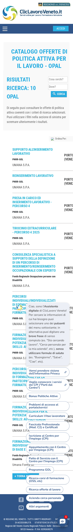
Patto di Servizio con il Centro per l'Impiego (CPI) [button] (46, 459)
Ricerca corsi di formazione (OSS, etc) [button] (46, 479)
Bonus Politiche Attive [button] (43, 396)
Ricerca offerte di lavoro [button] (44, 489)
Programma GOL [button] (40, 470)
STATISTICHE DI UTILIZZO (46, 522)
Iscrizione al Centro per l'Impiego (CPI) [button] (44, 437)
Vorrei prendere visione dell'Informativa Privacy (44, 372)
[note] (47, 334)
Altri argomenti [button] (39, 506)
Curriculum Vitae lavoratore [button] (47, 416)
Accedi (61, 28)
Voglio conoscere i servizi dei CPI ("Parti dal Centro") (45, 385)
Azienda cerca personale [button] (45, 498)
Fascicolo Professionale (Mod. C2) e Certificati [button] (44, 426)
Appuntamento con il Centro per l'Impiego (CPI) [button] (47, 448)
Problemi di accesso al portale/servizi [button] (43, 406)
